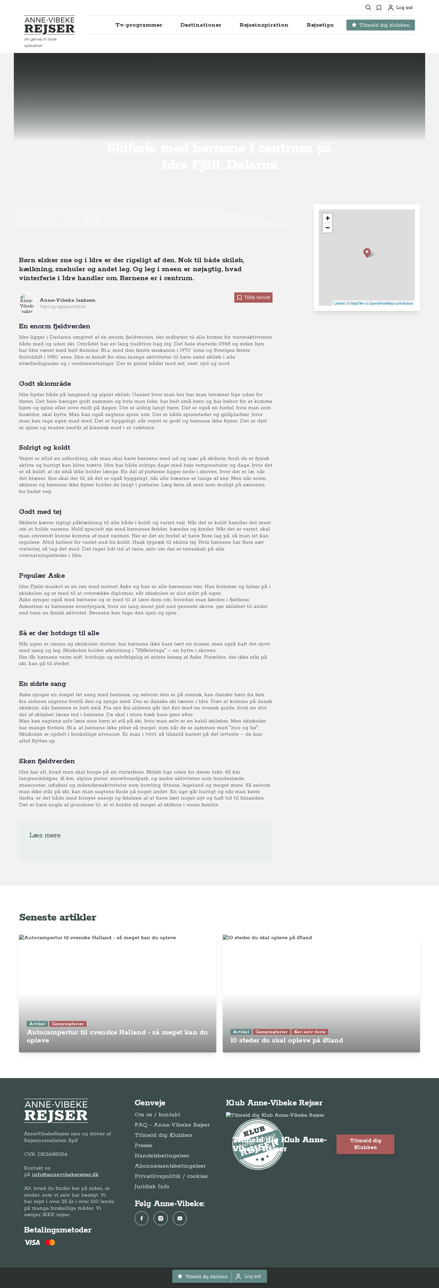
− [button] (328, 228)
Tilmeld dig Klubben (164, 1135)
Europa (69, 219)
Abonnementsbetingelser (170, 1166)
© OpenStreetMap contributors (389, 303)
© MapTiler (355, 303)
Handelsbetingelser (162, 1155)
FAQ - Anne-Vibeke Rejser (172, 1124)
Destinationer (41, 219)
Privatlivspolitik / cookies (171, 1176)
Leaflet (339, 303)
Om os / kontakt (157, 1114)
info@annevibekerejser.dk (65, 1174)
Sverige (91, 219)
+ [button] (328, 218)
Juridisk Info (152, 1186)
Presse (143, 1145)
